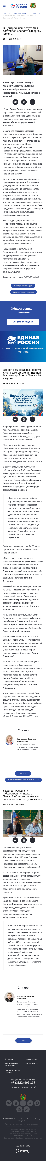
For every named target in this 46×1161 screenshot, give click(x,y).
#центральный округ (23, 286)
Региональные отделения (11, 1064)
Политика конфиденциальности (23, 1131)
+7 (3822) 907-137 (23, 1082)
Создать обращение (23, 322)
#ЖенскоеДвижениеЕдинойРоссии (23, 780)
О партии (9, 1059)
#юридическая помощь (23, 292)
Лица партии (31, 1059)
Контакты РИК (31, 1063)
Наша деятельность (21, 13)
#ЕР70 (23, 773)
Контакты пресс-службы (12, 1071)
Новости (36, 13)
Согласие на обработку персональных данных (23, 1138)
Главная (6, 13)
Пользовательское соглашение (23, 1129)
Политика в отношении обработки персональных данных (23, 1135)
